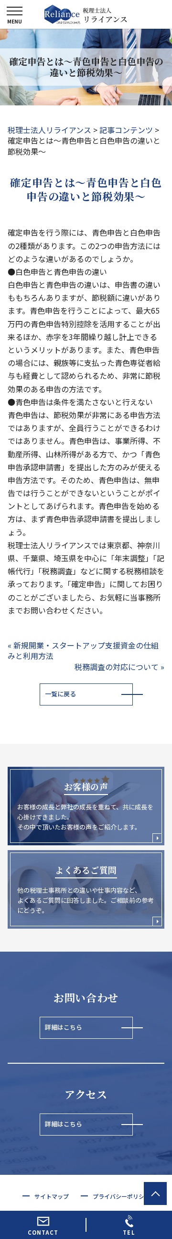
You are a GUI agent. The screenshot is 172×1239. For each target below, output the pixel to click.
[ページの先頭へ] (155, 1193)
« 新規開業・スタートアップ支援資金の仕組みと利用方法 (83, 650)
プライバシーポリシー (121, 1196)
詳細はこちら (63, 1027)
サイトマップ (51, 1196)
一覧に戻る (60, 693)
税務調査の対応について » (119, 666)
